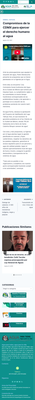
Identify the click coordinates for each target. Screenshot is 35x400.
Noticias (12, 19)
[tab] (13, 274)
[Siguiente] (30, 252)
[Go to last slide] (5, 252)
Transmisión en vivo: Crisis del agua (27, 203)
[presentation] (17, 241)
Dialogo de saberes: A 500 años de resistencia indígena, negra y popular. (8, 207)
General (5, 19)
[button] (1, 11)
